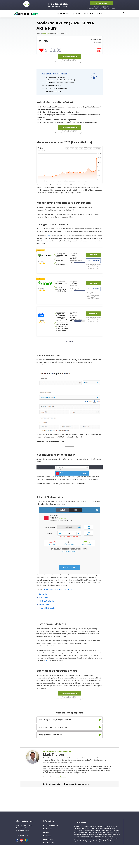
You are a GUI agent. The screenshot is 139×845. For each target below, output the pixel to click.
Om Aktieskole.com (50, 825)
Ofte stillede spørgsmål (53, 91)
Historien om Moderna (53, 85)
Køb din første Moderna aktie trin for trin (60, 83)
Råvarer (90, 14)
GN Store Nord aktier (46, 601)
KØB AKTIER (93, 255)
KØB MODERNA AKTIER (69, 56)
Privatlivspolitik (49, 843)
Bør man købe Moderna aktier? (56, 88)
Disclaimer (47, 836)
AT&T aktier (43, 597)
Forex (101, 14)
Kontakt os (47, 829)
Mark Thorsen (46, 33)
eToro (48, 236)
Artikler (46, 832)
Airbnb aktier (44, 604)
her (47, 660)
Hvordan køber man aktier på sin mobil (58, 590)
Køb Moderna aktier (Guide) (55, 77)
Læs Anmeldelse (93, 260)
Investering (64, 14)
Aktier (77, 14)
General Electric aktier (47, 608)
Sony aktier (43, 594)
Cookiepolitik (48, 839)
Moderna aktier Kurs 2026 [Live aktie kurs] (60, 80)
